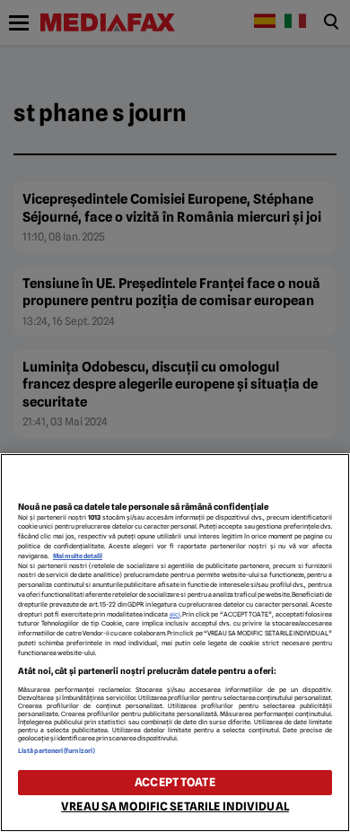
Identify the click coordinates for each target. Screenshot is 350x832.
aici (175, 614)
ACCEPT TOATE (175, 782)
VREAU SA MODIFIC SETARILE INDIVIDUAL (175, 806)
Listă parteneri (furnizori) (56, 751)
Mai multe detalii (77, 556)
